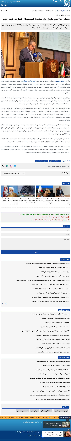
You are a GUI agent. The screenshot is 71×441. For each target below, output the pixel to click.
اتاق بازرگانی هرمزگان (28, 81)
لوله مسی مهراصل (22, 411)
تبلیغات (25, 422)
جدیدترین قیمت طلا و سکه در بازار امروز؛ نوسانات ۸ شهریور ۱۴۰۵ (53, 434)
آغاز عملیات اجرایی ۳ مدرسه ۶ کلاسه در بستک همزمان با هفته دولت (53, 339)
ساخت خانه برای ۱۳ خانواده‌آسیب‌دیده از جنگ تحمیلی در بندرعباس (53, 335)
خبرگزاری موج (60, 81)
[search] (2, 5)
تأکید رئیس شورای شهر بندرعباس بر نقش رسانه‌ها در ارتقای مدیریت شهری (51, 391)
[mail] (6, 11)
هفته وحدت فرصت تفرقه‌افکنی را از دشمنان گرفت (57, 322)
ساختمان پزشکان (46, 411)
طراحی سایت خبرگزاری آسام (33, 436)
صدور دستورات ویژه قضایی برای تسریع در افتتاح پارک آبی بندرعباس (53, 352)
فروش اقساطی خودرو (61, 411)
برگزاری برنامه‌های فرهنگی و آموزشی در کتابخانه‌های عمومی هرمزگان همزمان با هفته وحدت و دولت (45, 331)
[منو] (5, 5)
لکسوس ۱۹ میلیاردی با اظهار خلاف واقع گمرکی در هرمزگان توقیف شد (53, 348)
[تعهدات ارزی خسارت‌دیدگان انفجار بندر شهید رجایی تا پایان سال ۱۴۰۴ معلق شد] (44, 191)
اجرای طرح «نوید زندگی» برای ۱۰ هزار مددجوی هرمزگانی (56, 318)
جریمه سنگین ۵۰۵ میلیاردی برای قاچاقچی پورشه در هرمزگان (55, 327)
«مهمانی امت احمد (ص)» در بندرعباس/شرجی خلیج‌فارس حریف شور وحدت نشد (50, 314)
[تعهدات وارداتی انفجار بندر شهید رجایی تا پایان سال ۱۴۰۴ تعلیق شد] (26, 191)
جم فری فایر (34, 411)
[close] (67, 420)
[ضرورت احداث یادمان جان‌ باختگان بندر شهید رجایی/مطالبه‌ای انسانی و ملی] (61, 191)
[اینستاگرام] (11, 166)
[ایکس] (3, 166)
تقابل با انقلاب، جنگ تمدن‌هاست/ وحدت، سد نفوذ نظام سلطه (54, 374)
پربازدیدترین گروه (64, 357)
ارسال (35, 252)
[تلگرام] (15, 166)
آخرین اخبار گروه (64, 310)
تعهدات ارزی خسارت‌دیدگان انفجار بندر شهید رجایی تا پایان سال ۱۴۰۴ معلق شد (44, 200)
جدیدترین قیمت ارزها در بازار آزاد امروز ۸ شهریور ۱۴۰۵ (52, 424)
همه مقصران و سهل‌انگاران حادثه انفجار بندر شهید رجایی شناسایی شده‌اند (10, 200)
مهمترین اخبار (65, 259)
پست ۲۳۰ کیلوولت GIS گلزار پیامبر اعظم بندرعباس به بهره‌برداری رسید (52, 370)
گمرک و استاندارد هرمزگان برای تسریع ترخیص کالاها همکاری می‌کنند (53, 399)
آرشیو (5, 304)
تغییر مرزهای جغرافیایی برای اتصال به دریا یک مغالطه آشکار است (53, 361)
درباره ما (37, 422)
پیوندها (31, 422)
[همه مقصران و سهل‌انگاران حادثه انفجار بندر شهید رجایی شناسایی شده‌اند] (9, 191)
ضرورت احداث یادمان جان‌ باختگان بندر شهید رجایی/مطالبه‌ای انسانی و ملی (62, 200)
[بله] (7, 166)
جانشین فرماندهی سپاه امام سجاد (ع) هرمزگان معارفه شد (55, 366)
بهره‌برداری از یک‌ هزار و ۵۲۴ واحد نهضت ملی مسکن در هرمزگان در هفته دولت (50, 378)
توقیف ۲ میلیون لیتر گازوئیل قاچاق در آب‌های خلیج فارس (55, 344)
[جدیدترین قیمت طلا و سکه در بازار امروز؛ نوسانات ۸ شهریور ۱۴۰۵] (67, 434)
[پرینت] (4, 11)
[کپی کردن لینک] (14, 173)
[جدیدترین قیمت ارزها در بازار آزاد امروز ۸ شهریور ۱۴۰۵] (66, 424)
